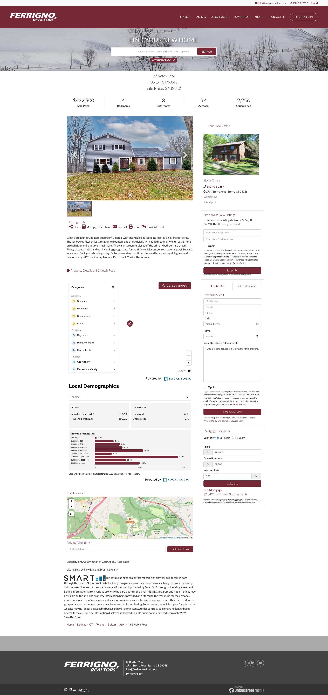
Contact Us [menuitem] (277, 16)
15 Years (240, 437)
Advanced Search (162, 60)
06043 (123, 624)
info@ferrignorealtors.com (271, 3)
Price (206, 446)
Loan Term (209, 437)
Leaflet (162, 538)
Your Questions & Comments (220, 343)
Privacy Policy (239, 263)
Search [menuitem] (185, 16)
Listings (81, 624)
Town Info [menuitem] (241, 16)
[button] (206, 51)
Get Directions (180, 549)
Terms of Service (230, 420)
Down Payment (212, 458)
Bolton (112, 624)
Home (70, 624)
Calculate (232, 483)
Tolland (100, 624)
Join (310, 17)
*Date (206, 318)
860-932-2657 (300, 3)
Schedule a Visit (246, 285)
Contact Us (210, 196)
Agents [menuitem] (201, 16)
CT (91, 624)
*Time (207, 330)
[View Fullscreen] (71, 513)
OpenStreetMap (175, 538)
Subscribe (232, 270)
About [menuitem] (259, 16)
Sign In (299, 17)
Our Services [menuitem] (219, 16)
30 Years (225, 437)
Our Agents (210, 201)
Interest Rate (211, 470)
